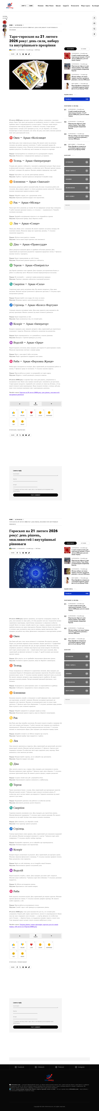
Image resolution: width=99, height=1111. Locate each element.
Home (11, 25)
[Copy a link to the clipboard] (29, 54)
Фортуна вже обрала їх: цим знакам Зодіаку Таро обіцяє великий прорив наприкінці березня (80, 68)
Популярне (70, 49)
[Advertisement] (35, 106)
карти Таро (21, 430)
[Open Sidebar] (94, 23)
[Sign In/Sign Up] (94, 18)
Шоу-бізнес (75, 83)
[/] (77, 99)
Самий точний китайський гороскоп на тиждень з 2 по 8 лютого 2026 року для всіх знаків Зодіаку (80, 57)
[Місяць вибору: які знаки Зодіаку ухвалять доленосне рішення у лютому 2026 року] (67, 77)
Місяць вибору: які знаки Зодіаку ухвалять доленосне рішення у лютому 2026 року (81, 78)
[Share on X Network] (20, 54)
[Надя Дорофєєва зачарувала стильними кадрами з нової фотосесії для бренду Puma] (67, 86)
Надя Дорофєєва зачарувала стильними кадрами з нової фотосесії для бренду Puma (80, 87)
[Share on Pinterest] (23, 54)
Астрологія (18, 25)
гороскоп (13, 430)
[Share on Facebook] (17, 54)
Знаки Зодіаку (22, 962)
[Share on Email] (26, 54)
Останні (83, 49)
